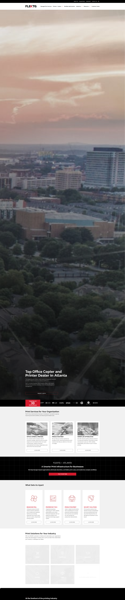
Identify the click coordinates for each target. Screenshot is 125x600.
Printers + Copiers (57, 6)
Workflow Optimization (69, 6)
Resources (86, 6)
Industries (78, 6)
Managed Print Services (46, 6)
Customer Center (96, 6)
